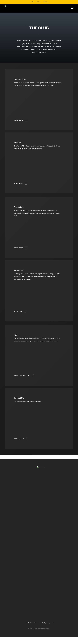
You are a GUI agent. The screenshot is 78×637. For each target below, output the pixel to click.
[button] (72, 9)
